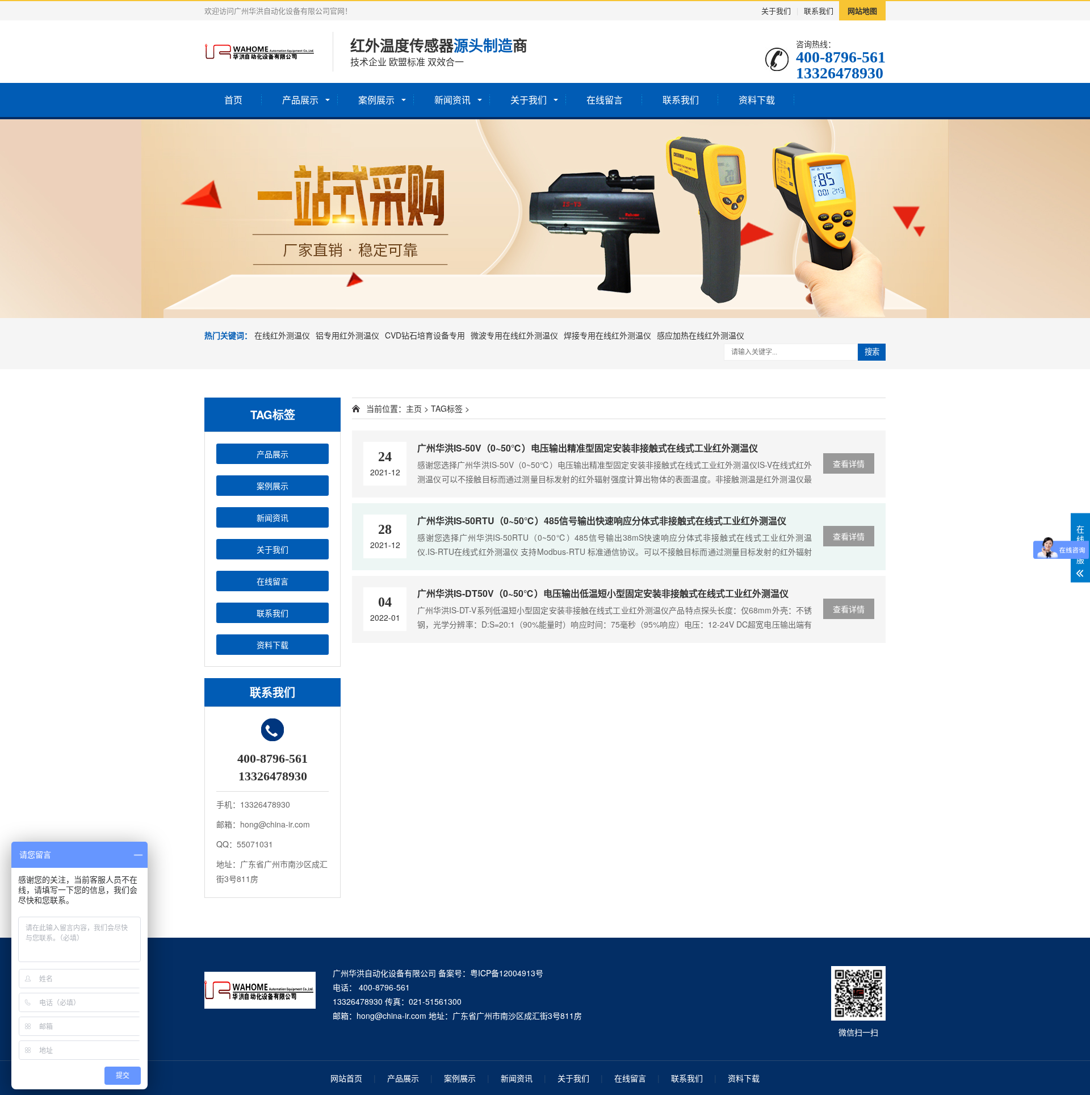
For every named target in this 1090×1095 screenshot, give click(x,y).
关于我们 (776, 10)
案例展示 (376, 99)
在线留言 (604, 99)
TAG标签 (447, 408)
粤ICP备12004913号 (506, 973)
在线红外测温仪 (282, 335)
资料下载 (757, 99)
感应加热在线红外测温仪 (700, 335)
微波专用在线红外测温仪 (514, 335)
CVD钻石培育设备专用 (425, 335)
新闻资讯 (452, 99)
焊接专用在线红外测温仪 (607, 335)
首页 (233, 99)
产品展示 (300, 99)
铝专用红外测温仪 (347, 335)
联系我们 (818, 10)
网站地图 (862, 10)
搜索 (872, 352)
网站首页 (346, 1078)
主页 (414, 408)
